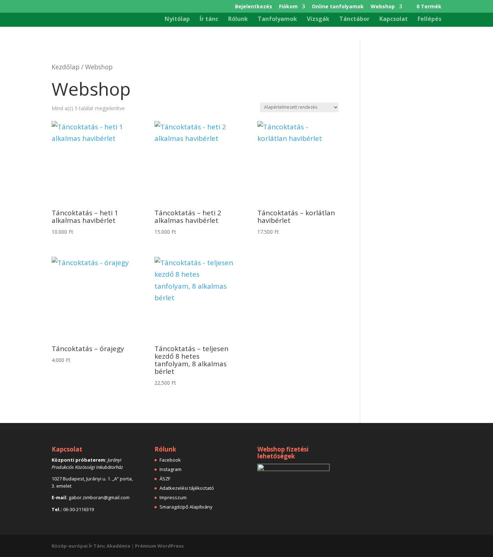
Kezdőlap (65, 66)
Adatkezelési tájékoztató (187, 488)
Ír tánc (209, 19)
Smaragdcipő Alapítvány (186, 507)
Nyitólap (177, 19)
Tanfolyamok (277, 19)
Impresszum (173, 497)
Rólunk (238, 19)
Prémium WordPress (159, 546)
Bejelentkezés (253, 7)
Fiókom (288, 7)
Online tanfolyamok (338, 7)
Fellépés (429, 19)
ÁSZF (165, 478)
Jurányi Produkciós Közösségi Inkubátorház (87, 463)
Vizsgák (318, 19)
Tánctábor (354, 19)
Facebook (170, 460)
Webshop (383, 7)
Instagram (171, 469)
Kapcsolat (393, 19)
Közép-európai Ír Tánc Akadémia (91, 546)
